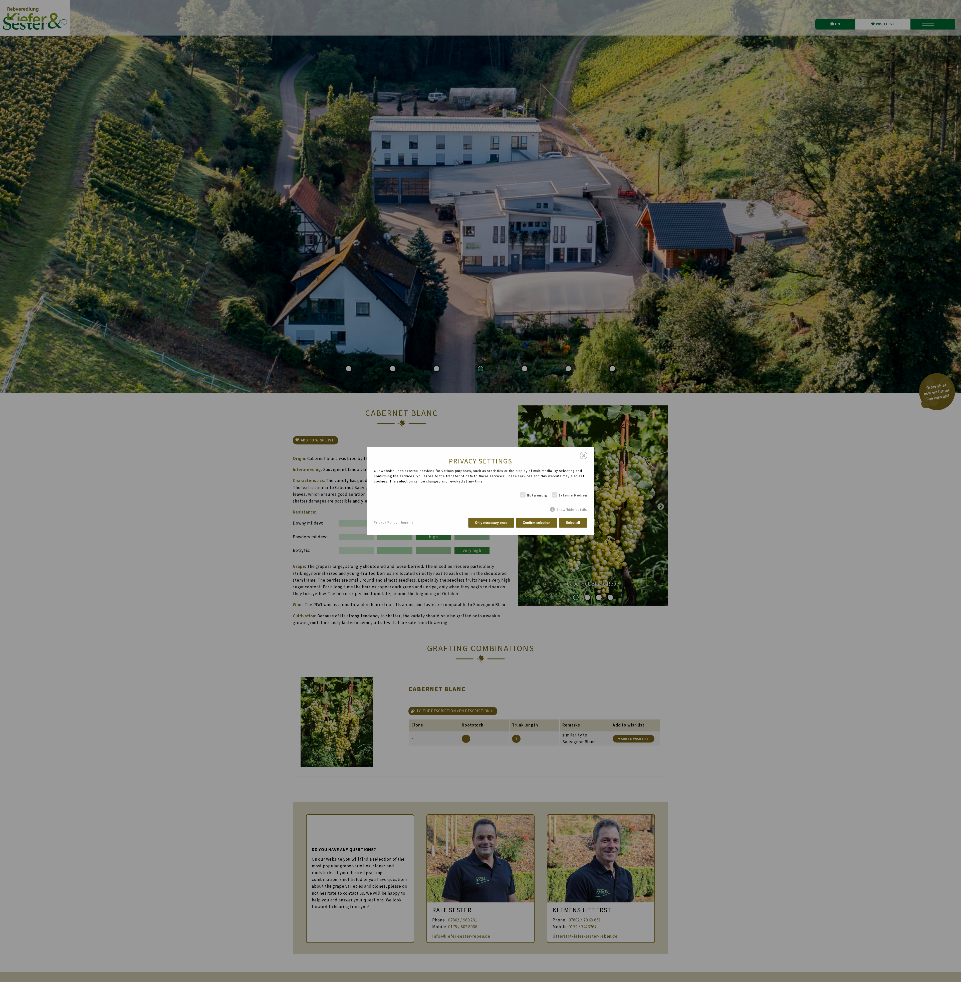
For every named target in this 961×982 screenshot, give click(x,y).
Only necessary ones (491, 523)
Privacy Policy (386, 522)
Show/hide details (572, 509)
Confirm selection (536, 523)
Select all (573, 523)
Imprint (407, 522)
